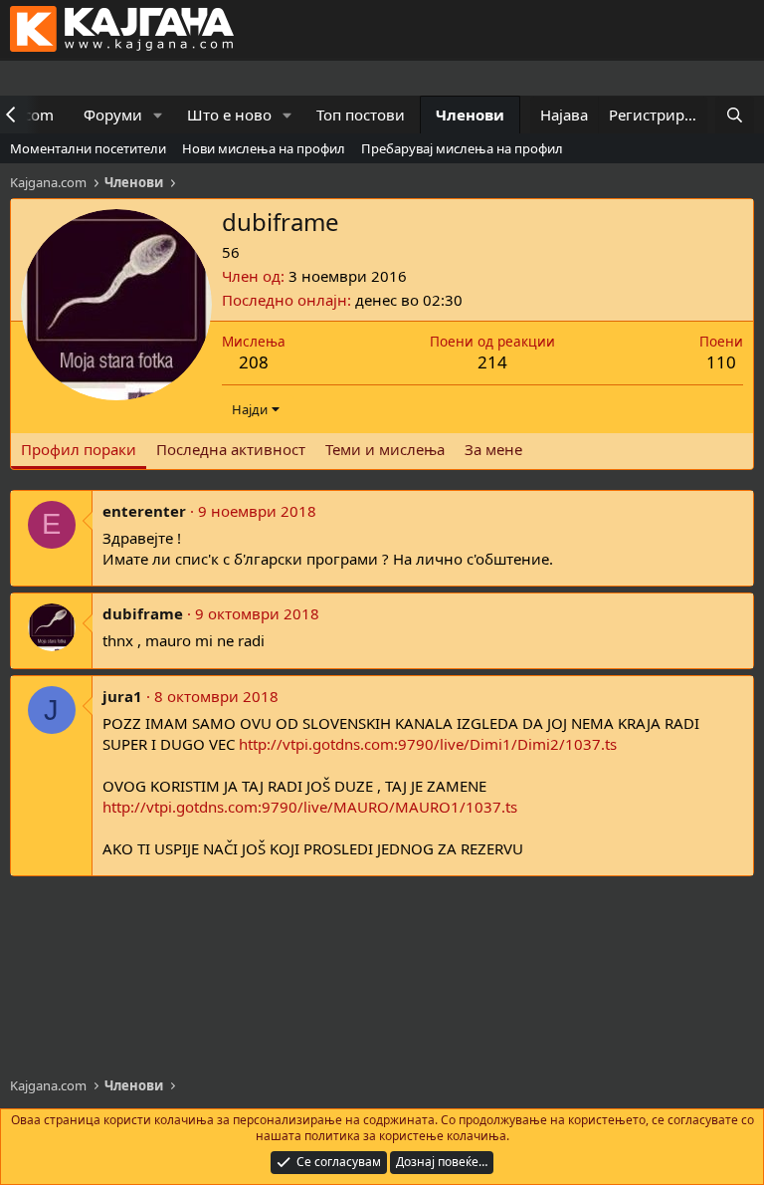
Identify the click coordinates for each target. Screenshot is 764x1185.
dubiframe (142, 613)
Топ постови (360, 114)
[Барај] (734, 115)
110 (721, 362)
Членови (470, 114)
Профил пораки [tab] (78, 449)
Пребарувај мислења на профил (462, 148)
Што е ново (229, 114)
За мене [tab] (493, 449)
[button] (158, 115)
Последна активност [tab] (230, 449)
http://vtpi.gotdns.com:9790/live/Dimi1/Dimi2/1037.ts (428, 744)
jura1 (122, 696)
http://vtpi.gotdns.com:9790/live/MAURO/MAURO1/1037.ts (309, 807)
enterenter (144, 511)
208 (254, 362)
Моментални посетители (88, 148)
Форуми (113, 114)
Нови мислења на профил (263, 148)
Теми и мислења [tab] (385, 449)
